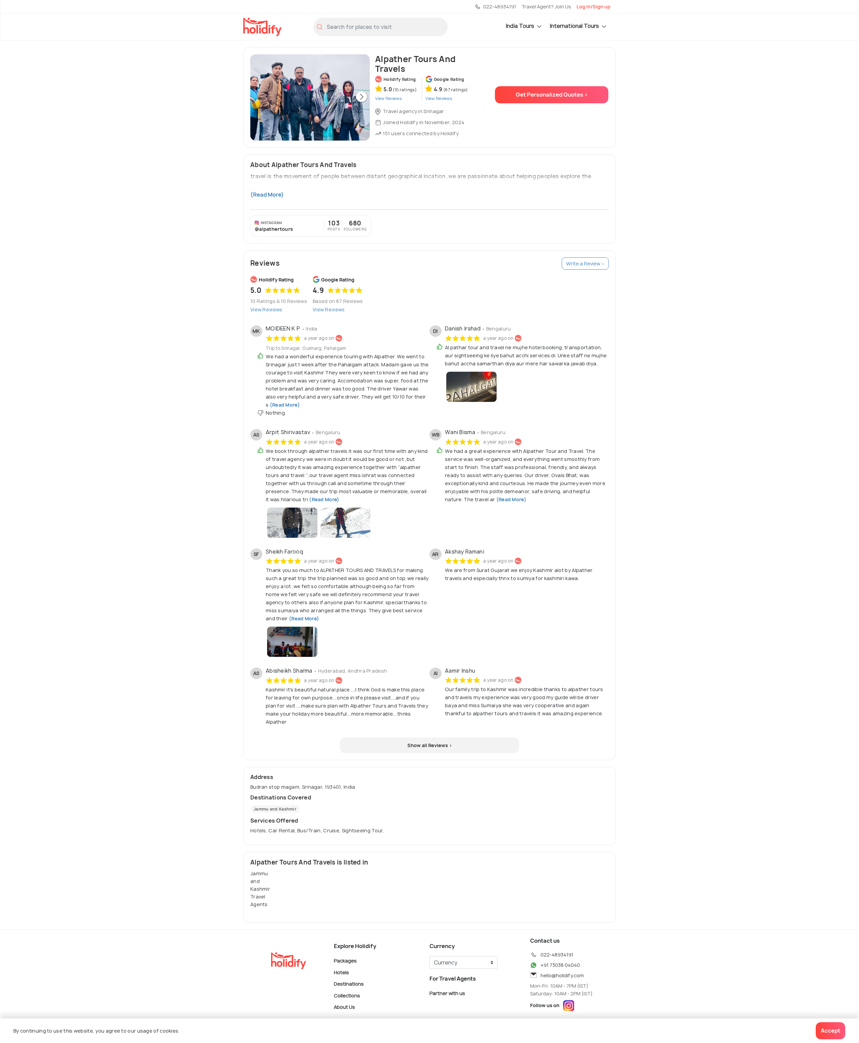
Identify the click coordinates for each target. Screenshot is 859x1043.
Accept (830, 1030)
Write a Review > (585, 263)
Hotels (341, 972)
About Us (344, 1007)
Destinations (349, 984)
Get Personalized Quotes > (552, 94)
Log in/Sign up (593, 6)
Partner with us (447, 993)
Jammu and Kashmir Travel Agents (260, 888)
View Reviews (266, 309)
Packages (345, 960)
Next (361, 97)
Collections (347, 995)
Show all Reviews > (429, 745)
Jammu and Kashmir (275, 809)
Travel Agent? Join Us (546, 6)
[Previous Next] (310, 97)
